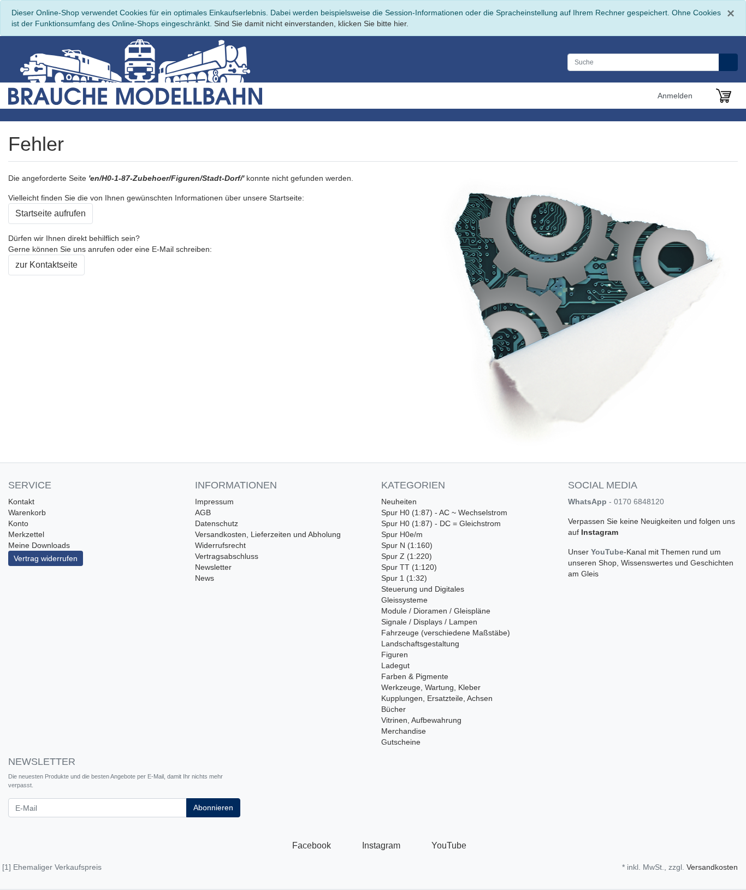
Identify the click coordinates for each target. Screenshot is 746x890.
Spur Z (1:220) (406, 556)
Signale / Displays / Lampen (429, 621)
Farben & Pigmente (414, 676)
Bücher (393, 709)
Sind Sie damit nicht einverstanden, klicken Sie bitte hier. (311, 23)
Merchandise (403, 731)
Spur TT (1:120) (409, 567)
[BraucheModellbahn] (157, 70)
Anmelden (676, 95)
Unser (579, 551)
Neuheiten (399, 501)
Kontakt (21, 501)
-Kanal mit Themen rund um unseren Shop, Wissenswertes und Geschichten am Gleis (650, 562)
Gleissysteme (404, 600)
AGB (203, 512)
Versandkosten (712, 867)
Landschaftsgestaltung (420, 643)
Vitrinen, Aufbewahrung (421, 720)
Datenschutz (216, 523)
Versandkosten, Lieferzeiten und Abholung (268, 534)
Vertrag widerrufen (46, 558)
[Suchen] (728, 62)
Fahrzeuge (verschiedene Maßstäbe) (445, 632)
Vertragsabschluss (226, 556)
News (204, 578)
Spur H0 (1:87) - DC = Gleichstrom (441, 523)
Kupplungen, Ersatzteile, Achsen (437, 698)
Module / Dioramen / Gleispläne (435, 610)
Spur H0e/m (402, 534)
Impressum (214, 501)
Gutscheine (401, 742)
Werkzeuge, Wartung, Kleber (431, 687)
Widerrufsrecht (220, 545)
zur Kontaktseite (46, 264)
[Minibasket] (723, 95)
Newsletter (213, 567)
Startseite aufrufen (50, 213)
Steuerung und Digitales (422, 589)
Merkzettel (26, 534)
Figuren (394, 654)
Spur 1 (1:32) (404, 578)
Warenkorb (27, 512)
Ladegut (395, 665)
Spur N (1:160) (407, 545)
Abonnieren (213, 807)
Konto (18, 523)
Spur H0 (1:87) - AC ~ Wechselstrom (444, 512)
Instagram (599, 532)
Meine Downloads (39, 545)
